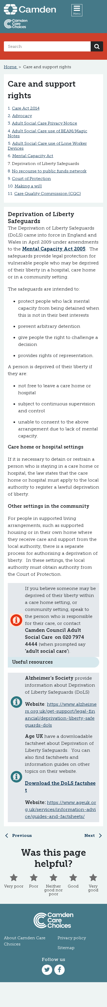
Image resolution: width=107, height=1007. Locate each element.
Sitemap (66, 947)
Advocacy (22, 115)
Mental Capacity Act (32, 155)
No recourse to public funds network (49, 171)
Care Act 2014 (25, 108)
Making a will (28, 186)
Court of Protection (31, 178)
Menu (77, 13)
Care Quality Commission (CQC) (47, 193)
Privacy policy (72, 937)
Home (11, 66)
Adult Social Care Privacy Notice (44, 123)
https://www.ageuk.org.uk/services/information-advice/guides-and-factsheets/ (60, 809)
